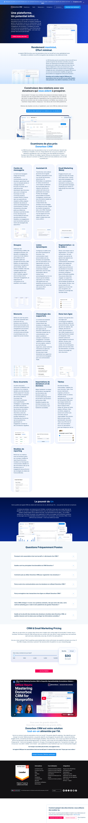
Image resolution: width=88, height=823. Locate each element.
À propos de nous (39, 770)
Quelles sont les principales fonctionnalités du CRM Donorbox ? (34, 565)
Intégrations (66, 766)
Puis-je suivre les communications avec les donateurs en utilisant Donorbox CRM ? (40, 584)
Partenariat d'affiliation (40, 782)
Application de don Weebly (69, 775)
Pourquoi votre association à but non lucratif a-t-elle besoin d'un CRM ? (36, 556)
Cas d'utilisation (52, 766)
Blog (36, 772)
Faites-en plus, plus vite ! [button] (20, 36)
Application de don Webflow (70, 777)
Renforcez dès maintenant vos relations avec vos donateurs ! (44, 111)
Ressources (40, 7)
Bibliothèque (38, 784)
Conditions (37, 777)
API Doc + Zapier (67, 780)
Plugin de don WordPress (69, 768)
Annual (72, 651)
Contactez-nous (39, 768)
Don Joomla (66, 779)
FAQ (36, 775)
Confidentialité (38, 779)
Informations (38, 766)
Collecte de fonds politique (54, 768)
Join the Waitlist (44, 671)
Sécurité (37, 780)
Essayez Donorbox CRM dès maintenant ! (44, 754)
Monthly (64, 651)
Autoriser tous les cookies (56, 817)
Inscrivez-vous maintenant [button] (72, 7)
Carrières (37, 773)
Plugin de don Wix (67, 773)
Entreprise (49, 7)
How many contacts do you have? (22, 653)
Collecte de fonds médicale (54, 770)
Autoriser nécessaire (70, 817)
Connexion (58, 7)
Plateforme (26, 7)
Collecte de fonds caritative (55, 779)
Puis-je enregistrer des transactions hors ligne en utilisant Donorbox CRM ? (37, 593)
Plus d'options (81, 817)
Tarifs (33, 7)
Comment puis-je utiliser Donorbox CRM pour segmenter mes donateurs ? (37, 575)
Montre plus (77, 814)
